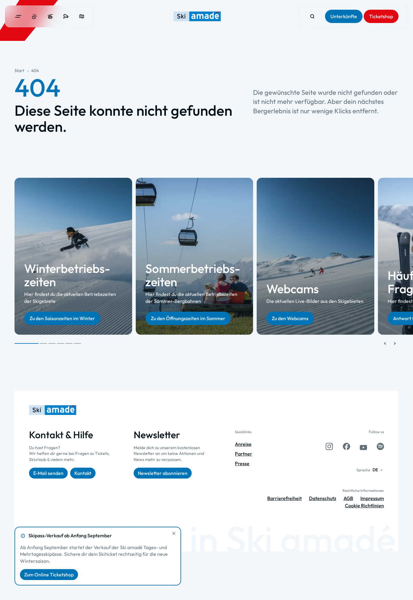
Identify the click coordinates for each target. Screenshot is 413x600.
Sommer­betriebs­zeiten (192, 275)
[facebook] (346, 446)
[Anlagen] (50, 16)
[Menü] (18, 16)
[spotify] (380, 446)
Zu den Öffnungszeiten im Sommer (188, 319)
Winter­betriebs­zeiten (67, 275)
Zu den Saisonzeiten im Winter (62, 319)
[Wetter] (34, 16)
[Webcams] (66, 16)
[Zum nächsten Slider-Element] (394, 343)
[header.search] (312, 16)
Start (19, 70)
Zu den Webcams (290, 319)
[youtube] (363, 446)
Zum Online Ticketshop (49, 575)
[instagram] (329, 446)
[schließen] (173, 533)
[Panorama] (82, 16)
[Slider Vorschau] (385, 343)
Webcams (292, 288)
